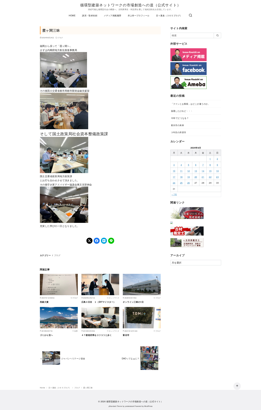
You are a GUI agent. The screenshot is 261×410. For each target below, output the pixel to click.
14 (203, 170)
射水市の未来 (177, 125)
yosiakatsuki (129, 406)
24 (174, 182)
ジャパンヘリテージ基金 (73, 358)
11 (181, 170)
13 (196, 170)
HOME (72, 15)
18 (181, 176)
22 (210, 176)
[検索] (190, 15)
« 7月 (174, 194)
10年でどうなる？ (180, 118)
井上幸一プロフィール (139, 15)
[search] (217, 35)
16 (217, 170)
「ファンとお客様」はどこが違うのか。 (190, 103)
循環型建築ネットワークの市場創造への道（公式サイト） (130, 4)
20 (196, 176)
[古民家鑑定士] (187, 247)
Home (43, 387)
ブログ (60, 37)
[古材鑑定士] (187, 236)
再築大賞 (44, 301)
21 (203, 176)
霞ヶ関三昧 (88, 387)
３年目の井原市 (178, 132)
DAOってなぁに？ (130, 358)
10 (174, 170)
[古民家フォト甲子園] (171, 224)
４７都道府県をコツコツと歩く (96, 334)
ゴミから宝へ (46, 334)
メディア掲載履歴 (112, 15)
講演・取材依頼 (89, 15)
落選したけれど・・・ (182, 110)
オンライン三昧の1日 (133, 301)
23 (217, 176)
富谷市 (126, 334)
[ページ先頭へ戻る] (237, 386)
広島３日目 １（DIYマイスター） (98, 301)
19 (188, 176)
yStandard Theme (115, 406)
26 (188, 182)
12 (188, 170)
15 (210, 170)
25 (181, 182)
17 (174, 176)
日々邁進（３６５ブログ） (169, 15)
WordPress (148, 406)
